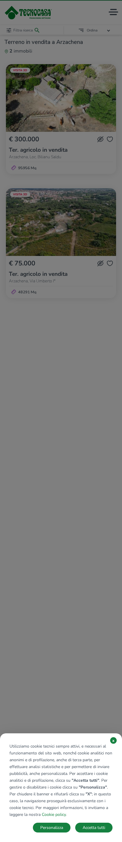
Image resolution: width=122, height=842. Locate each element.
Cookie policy (54, 814)
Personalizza (51, 827)
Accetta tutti (94, 827)
